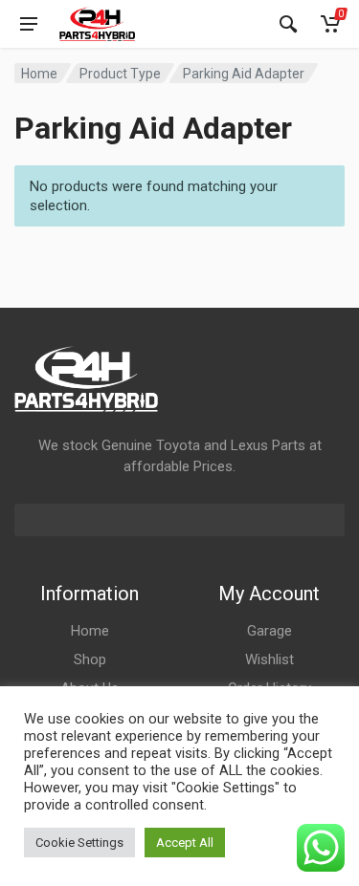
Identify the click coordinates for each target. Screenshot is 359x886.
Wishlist (269, 659)
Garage (269, 630)
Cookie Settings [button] (79, 842)
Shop (90, 659)
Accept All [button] (184, 842)
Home (39, 73)
